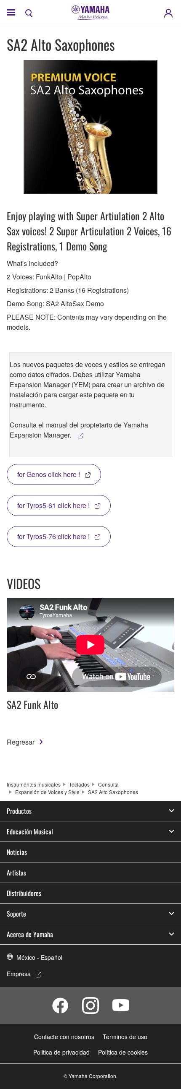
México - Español (39, 957)
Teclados (79, 784)
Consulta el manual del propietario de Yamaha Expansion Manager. (79, 430)
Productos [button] (19, 811)
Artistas (16, 873)
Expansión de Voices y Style (47, 791)
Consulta (108, 784)
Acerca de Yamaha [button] (30, 934)
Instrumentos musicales (34, 784)
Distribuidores (24, 893)
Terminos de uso (125, 1036)
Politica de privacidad (61, 1052)
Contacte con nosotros (64, 1036)
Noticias (17, 852)
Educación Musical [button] (30, 831)
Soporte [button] (16, 914)
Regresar (21, 742)
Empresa (19, 973)
